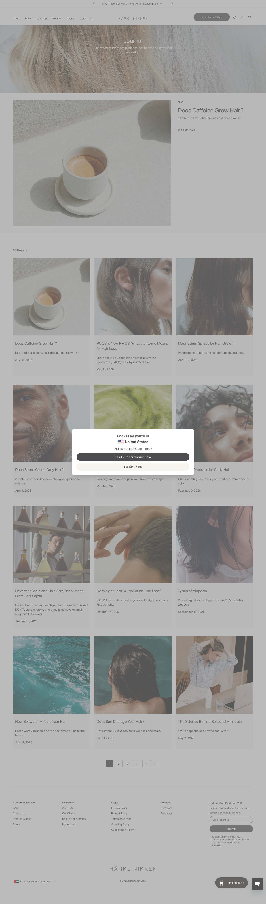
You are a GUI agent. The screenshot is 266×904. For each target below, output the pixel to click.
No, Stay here (133, 467)
